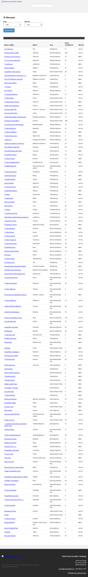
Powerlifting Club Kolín (11, 450)
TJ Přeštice (7, 87)
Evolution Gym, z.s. (10, 447)
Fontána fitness (9, 429)
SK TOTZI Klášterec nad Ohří (13, 79)
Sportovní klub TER (10, 109)
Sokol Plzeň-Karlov (10, 176)
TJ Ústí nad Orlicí (9, 335)
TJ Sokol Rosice (9, 232)
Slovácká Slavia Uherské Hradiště (15, 266)
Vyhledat (9, 30)
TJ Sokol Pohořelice (10, 244)
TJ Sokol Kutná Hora (10, 136)
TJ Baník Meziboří (9, 376)
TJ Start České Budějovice (12, 435)
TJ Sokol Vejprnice (10, 187)
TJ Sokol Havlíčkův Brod (11, 162)
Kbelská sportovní (10, 511)
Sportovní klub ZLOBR (11, 53)
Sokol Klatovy (8, 369)
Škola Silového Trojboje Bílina (14, 467)
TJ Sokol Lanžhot (9, 236)
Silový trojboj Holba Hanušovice (14, 274)
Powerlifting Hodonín (11, 327)
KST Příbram (8, 91)
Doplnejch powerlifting (11, 121)
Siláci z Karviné (9, 462)
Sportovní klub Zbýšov (11, 251)
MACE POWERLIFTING (11, 528)
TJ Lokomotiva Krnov (11, 278)
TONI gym (7, 458)
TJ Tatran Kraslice (9, 519)
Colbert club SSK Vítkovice (12, 306)
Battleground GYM (10, 443)
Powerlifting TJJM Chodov (12, 72)
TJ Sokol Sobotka (9, 505)
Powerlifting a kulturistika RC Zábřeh (16, 477)
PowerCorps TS (9, 420)
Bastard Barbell (9, 522)
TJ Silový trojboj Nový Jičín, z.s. (14, 500)
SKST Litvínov (8, 206)
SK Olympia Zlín (9, 262)
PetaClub (7, 532)
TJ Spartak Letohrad (10, 213)
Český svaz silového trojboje (30, 564)
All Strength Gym (9, 365)
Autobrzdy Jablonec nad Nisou (14, 143)
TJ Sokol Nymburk (10, 128)
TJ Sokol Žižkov (9, 98)
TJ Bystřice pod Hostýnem (12, 270)
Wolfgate (7, 348)
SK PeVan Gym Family (11, 356)
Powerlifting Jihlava (10, 155)
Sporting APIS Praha (10, 113)
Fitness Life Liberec (10, 399)
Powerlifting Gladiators (11, 352)
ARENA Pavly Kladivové (11, 106)
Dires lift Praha (9, 392)
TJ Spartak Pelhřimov (11, 94)
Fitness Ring (8, 342)
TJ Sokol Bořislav (9, 395)
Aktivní (27, 22)
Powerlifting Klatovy (10, 191)
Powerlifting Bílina (10, 403)
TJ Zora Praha (8, 454)
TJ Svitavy (7, 210)
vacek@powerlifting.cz (66, 569)
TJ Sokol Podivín (9, 259)
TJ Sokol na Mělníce (10, 132)
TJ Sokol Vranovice (10, 240)
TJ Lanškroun (8, 64)
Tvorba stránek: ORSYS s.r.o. (10, 566)
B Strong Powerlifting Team (13, 318)
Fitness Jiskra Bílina (10, 83)
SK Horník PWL (9, 183)
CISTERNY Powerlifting (11, 481)
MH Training (8, 410)
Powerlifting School (10, 225)
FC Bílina (7, 194)
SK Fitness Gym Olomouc (12, 57)
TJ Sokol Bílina (8, 198)
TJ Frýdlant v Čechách (11, 388)
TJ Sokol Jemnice (9, 159)
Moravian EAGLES (9, 536)
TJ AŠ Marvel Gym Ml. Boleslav (14, 125)
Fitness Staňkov (9, 68)
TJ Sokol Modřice (9, 228)
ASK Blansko (8, 331)
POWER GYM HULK (10, 338)
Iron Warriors (8, 49)
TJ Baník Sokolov (9, 380)
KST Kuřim (7, 255)
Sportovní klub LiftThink (11, 414)
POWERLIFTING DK (10, 166)
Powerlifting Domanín (11, 496)
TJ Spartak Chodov (10, 221)
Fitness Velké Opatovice (12, 373)
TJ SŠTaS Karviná (9, 359)
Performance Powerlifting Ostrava (15, 295)
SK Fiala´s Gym (9, 407)
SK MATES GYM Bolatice (11, 312)
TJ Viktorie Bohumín (10, 283)
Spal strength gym (10, 321)
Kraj (4, 22)
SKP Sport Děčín (9, 202)
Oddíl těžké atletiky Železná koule (15, 117)
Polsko (6, 515)
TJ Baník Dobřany (9, 179)
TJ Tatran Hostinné (10, 490)
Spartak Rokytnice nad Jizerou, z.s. (15, 75)
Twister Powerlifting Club (12, 471)
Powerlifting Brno (10, 247)
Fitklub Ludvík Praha (10, 384)
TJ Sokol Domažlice (10, 172)
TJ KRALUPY (8, 140)
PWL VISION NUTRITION (11, 147)
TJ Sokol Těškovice (10, 300)
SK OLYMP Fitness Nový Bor (13, 151)
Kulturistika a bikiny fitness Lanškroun (16, 217)
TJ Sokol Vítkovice (9, 289)
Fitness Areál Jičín (9, 484)
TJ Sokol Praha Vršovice (11, 102)
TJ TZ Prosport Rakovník (12, 60)
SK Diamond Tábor (10, 439)
